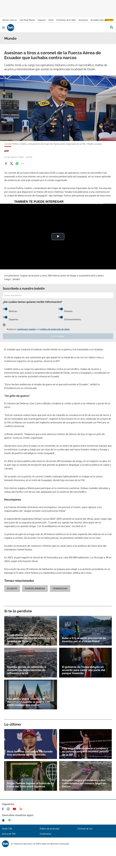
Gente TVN (7, 828)
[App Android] (10, 820)
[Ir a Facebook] (3, 809)
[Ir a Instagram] (9, 809)
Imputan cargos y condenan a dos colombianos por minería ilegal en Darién (84, 783)
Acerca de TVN (8, 834)
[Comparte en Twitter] (11, 163)
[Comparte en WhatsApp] (17, 163)
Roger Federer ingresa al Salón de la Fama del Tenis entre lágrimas (30, 785)
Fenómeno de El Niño (66, 20)
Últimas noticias (9, 20)
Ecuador (12, 588)
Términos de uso (84, 828)
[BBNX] (5, 843)
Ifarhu (51, 20)
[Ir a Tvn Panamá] (57, 27)
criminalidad (60, 588)
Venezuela (83, 20)
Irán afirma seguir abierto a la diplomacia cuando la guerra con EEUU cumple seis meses (28, 702)
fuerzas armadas (35, 588)
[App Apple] (4, 820)
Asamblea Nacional (99, 20)
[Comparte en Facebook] (6, 163)
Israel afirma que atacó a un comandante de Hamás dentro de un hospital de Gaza (30, 638)
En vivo (110, 20)
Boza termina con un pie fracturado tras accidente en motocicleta (30, 753)
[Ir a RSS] (21, 809)
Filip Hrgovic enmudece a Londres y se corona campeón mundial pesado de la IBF (85, 751)
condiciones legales (26, 329)
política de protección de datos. (55, 329)
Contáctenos (45, 834)
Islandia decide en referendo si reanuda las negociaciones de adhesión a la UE (26, 670)
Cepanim (42, 20)
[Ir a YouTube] (15, 809)
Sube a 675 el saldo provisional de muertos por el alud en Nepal (84, 639)
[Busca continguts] (111, 28)
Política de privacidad (49, 828)
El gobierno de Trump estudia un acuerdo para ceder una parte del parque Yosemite (83, 670)
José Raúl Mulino (27, 20)
